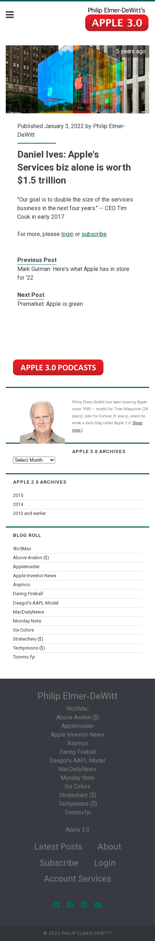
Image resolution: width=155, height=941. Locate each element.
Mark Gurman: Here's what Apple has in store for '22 (73, 273)
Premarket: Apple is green (50, 303)
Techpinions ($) (29, 648)
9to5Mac (22, 548)
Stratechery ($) (28, 639)
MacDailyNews (28, 612)
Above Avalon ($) (31, 557)
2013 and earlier (29, 513)
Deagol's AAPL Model (35, 603)
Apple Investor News (34, 575)
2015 (18, 495)
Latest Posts (58, 847)
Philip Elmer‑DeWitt (77, 696)
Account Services (77, 879)
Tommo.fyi (24, 657)
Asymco (21, 584)
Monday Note (27, 621)
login (67, 234)
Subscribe (59, 863)
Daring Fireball (28, 593)
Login (105, 863)
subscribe (94, 234)
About (109, 847)
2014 (18, 504)
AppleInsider (26, 566)
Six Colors (23, 630)
